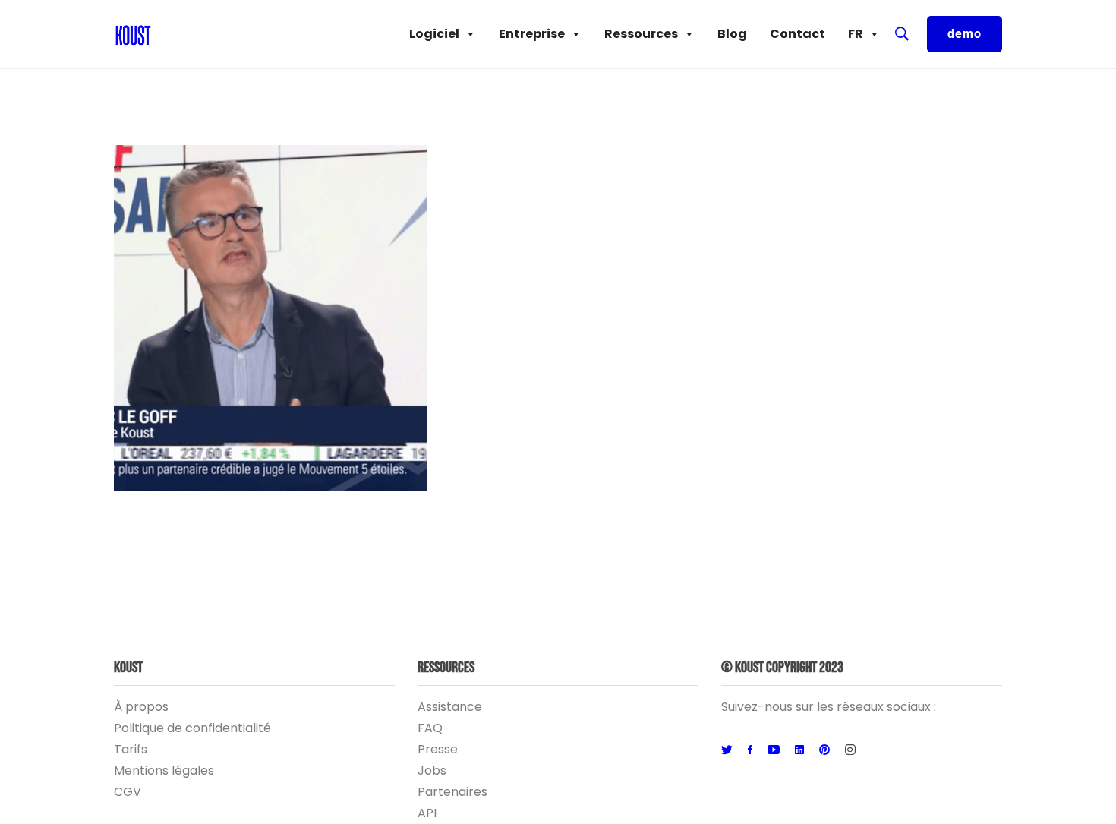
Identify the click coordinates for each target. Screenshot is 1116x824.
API (427, 813)
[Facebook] (750, 750)
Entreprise (532, 34)
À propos (141, 706)
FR (855, 34)
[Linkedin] (799, 750)
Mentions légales (164, 770)
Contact (797, 34)
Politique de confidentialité (192, 728)
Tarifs (130, 749)
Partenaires (452, 791)
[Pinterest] (824, 750)
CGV (127, 791)
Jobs (432, 770)
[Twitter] (727, 750)
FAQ (430, 728)
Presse (438, 749)
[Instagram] (850, 750)
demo (964, 34)
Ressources (641, 34)
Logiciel (434, 34)
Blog (732, 34)
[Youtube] (773, 750)
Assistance (450, 706)
